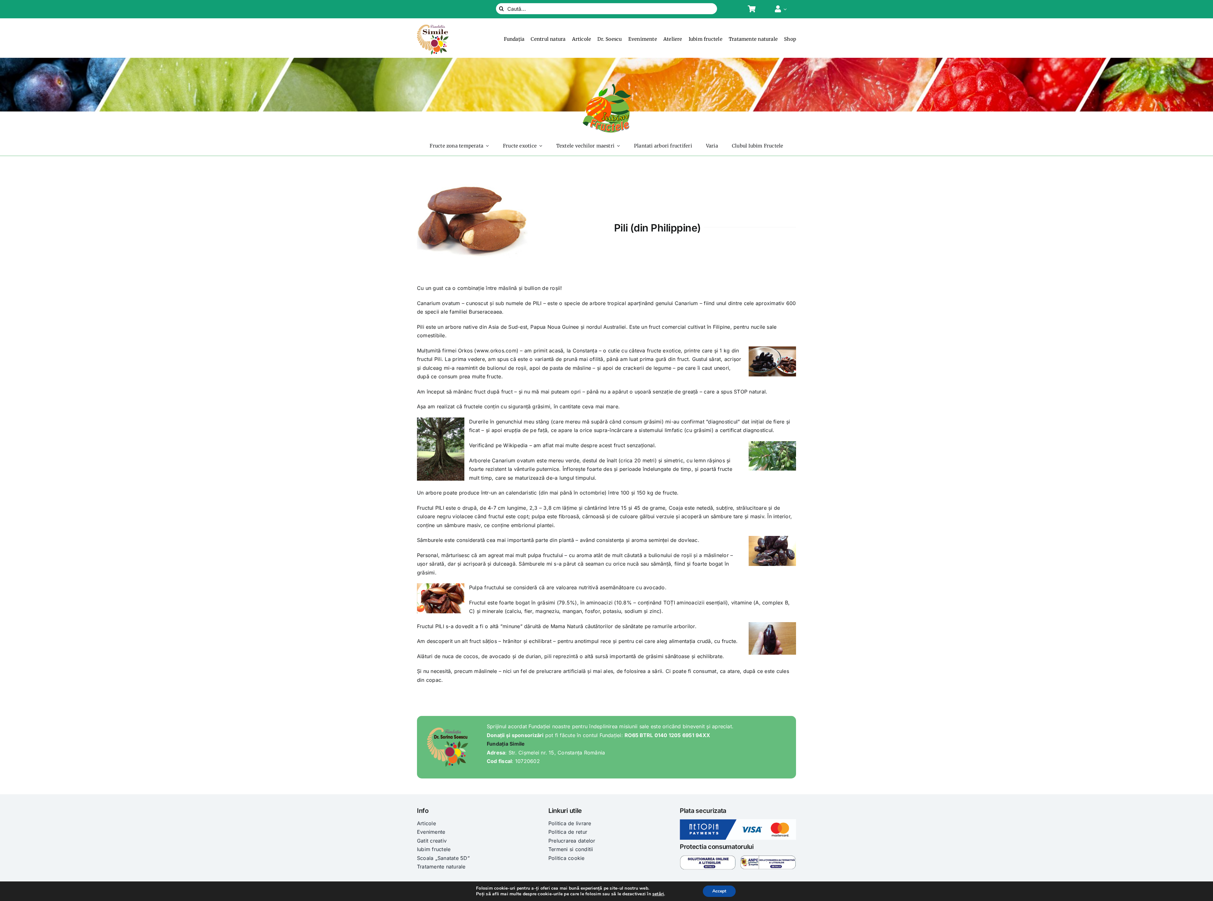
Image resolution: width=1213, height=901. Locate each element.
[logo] (433, 27)
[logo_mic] (606, 85)
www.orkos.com (496, 350)
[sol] (708, 858)
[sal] (768, 858)
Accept (719, 891)
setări (658, 894)
